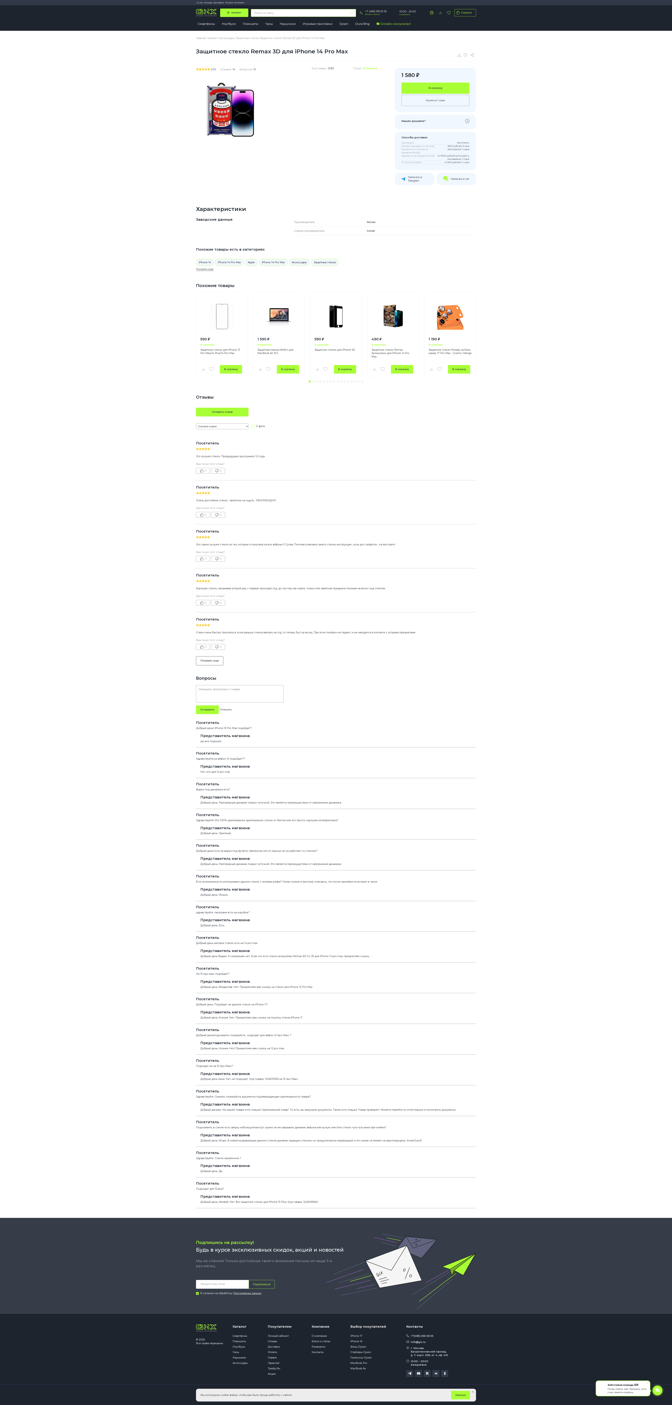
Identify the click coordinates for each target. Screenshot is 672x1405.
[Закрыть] (473, 1392)
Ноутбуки (229, 24)
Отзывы (208, 2)
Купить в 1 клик (435, 100)
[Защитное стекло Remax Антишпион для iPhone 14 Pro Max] (393, 316)
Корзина (466, 12)
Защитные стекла (325, 262)
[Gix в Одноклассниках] (444, 1373)
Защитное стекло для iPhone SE (334, 349)
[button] (310, 381)
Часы (269, 24)
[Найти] (351, 13)
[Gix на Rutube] (427, 1373)
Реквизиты (318, 1346)
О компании (319, 1335)
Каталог (240, 1327)
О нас (200, 2)
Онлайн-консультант (395, 24)
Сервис (272, 1357)
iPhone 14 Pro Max (229, 262)
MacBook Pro (358, 1363)
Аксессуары (299, 262)
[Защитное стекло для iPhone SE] (336, 316)
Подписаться (261, 1284)
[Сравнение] (459, 55)
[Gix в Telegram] (409, 1373)
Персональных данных (247, 1293)
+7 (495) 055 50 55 (376, 11)
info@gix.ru (418, 1342)
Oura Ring (362, 24)
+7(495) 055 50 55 (422, 1335)
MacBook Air (358, 1368)
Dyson (344, 24)
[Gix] (206, 12)
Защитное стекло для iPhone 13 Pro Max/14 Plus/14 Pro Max (220, 351)
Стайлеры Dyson (360, 1352)
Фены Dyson (358, 1346)
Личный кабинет (278, 1335)
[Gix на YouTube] (418, 1373)
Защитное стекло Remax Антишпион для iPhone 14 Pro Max (390, 353)
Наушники (288, 24)
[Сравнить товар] (203, 369)
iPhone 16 (356, 1341)
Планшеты (250, 24)
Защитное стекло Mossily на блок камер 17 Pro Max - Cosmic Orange (450, 351)
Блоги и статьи (321, 1341)
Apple (251, 262)
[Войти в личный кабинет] (432, 13)
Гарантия (273, 1363)
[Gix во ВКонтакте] (435, 1373)
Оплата (229, 2)
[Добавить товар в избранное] (211, 369)
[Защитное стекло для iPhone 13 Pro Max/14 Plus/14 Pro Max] (222, 316)
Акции (272, 1373)
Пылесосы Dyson (361, 1357)
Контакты (239, 2)
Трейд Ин (274, 1368)
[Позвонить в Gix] (361, 13)
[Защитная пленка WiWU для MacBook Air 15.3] (279, 316)
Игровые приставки (317, 24)
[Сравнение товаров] (440, 13)
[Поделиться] (472, 55)
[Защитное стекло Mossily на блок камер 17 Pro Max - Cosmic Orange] (450, 316)
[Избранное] (449, 13)
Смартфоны (206, 24)
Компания (320, 1327)
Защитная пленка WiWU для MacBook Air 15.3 (275, 351)
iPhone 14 (205, 262)
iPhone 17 (356, 1335)
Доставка (219, 2)
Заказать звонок (372, 14)
